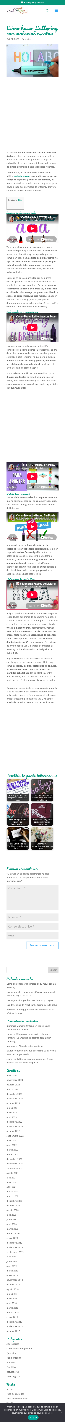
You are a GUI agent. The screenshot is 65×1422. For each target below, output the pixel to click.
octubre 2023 (13, 1103)
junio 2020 (11, 1219)
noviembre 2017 (14, 1326)
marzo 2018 (12, 1307)
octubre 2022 (13, 1131)
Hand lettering (13, 1357)
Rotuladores (12, 1371)
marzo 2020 (12, 1228)
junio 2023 (11, 1107)
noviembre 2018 (14, 1279)
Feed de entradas (15, 1393)
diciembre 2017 (14, 1321)
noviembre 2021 (14, 1163)
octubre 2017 (13, 1331)
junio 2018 (11, 1293)
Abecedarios (12, 1343)
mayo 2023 (11, 1112)
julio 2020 (11, 1214)
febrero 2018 (13, 1312)
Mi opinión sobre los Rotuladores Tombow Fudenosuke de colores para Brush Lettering (28, 1038)
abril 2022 (11, 1145)
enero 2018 (12, 1317)
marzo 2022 (12, 1149)
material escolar (22, 176)
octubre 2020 (13, 1205)
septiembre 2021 (15, 1168)
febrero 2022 (13, 1154)
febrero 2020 (13, 1233)
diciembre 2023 (14, 1094)
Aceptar (33, 1417)
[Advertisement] (32, 116)
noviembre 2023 (14, 1098)
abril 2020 (11, 1224)
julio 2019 (11, 1256)
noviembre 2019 (14, 1247)
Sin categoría (13, 1376)
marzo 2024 (12, 1089)
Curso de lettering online (19, 1348)
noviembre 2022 (14, 1126)
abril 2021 (11, 1186)
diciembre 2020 (14, 1200)
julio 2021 (11, 1177)
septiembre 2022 (15, 1135)
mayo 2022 (11, 1140)
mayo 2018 (11, 1298)
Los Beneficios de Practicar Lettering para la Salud (31, 1004)
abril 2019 (11, 1266)
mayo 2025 (11, 1075)
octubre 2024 (13, 1084)
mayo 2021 (11, 1182)
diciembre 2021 (14, 1159)
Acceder (10, 1389)
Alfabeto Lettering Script (31, 1046)
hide (20, 200)
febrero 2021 (13, 1196)
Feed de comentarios (17, 1398)
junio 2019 (11, 1261)
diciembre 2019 (14, 1242)
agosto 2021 (12, 1173)
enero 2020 (12, 1238)
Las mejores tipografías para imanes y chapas (29, 1000)
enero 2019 (12, 1275)
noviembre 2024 (14, 1080)
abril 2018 (11, 1303)
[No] (61, 1412)
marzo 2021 (12, 1191)
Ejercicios (26, 39)
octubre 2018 (13, 1284)
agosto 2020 (12, 1210)
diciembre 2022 (14, 1121)
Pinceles (10, 1362)
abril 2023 (11, 1117)
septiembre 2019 (15, 1252)
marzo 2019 (12, 1270)
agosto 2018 (12, 1289)
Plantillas (11, 1367)
